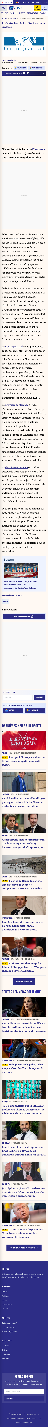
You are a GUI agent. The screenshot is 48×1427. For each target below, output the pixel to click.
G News (11, 710)
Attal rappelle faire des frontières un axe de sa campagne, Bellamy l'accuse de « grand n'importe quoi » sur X (24, 843)
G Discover (34, 710)
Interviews (26, 2)
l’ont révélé (39, 148)
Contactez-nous (8, 1327)
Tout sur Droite (22, 981)
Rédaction (12, 60)
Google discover (37, 68)
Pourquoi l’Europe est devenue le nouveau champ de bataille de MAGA (23, 760)
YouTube (5, 1358)
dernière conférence (16, 467)
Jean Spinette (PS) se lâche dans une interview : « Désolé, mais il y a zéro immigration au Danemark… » (23, 1192)
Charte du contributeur (24, 1422)
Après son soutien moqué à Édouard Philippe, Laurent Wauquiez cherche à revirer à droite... (24, 967)
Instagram (6, 1354)
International (32, 13)
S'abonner (39, 697)
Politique (13, 13)
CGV (34, 1418)
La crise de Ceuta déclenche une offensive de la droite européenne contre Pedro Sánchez (22, 884)
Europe (22, 13)
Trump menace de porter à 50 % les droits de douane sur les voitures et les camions (23, 1233)
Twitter (5, 1350)
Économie (5, 1309)
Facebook (5, 1346)
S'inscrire (9, 1399)
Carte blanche (36, 2)
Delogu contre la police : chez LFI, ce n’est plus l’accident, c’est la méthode (23, 1068)
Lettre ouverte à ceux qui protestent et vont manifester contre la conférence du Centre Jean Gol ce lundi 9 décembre (20, 585)
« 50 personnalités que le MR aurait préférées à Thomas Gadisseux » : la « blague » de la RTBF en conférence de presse (23, 1109)
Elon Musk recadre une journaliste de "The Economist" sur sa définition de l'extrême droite (22, 925)
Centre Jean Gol (14, 346)
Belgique (4, 13)
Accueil (4, 18)
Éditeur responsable (9, 1331)
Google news (21, 68)
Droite (5, 602)
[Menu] (3, 8)
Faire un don (7, 2)
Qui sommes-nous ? (9, 1323)
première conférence (16, 404)
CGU (39, 1418)
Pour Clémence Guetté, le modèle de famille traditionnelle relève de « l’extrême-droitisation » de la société (24, 1027)
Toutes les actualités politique (22, 1248)
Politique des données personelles (18, 1418)
